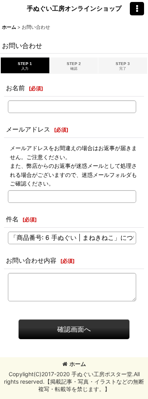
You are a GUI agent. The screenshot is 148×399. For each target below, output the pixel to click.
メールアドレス (28, 129)
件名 (12, 219)
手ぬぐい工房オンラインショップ (74, 8)
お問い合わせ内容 (31, 260)
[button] (137, 8)
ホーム (77, 363)
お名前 (15, 88)
